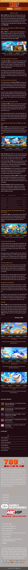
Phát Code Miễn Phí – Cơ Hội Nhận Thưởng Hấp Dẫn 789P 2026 (15, 404)
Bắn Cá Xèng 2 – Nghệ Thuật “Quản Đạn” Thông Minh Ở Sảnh (14, 388)
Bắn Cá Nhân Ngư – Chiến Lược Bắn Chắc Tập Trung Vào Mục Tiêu (14, 363)
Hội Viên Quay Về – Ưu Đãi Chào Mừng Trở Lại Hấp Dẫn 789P (15, 409)
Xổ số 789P (3, 450)
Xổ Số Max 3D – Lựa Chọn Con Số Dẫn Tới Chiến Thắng (15, 425)
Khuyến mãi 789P (5, 442)
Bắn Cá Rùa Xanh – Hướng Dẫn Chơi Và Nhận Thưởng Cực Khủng (14, 339)
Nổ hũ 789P (4, 445)
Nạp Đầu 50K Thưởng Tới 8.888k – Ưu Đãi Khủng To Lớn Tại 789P (15, 415)
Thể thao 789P (19, 317)
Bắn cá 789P (4, 435)
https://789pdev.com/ (11, 526)
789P (10, 523)
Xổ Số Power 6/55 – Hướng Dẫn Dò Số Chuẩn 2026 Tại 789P (16, 420)
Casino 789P (4, 437)
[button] (2, 4)
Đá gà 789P (4, 440)
